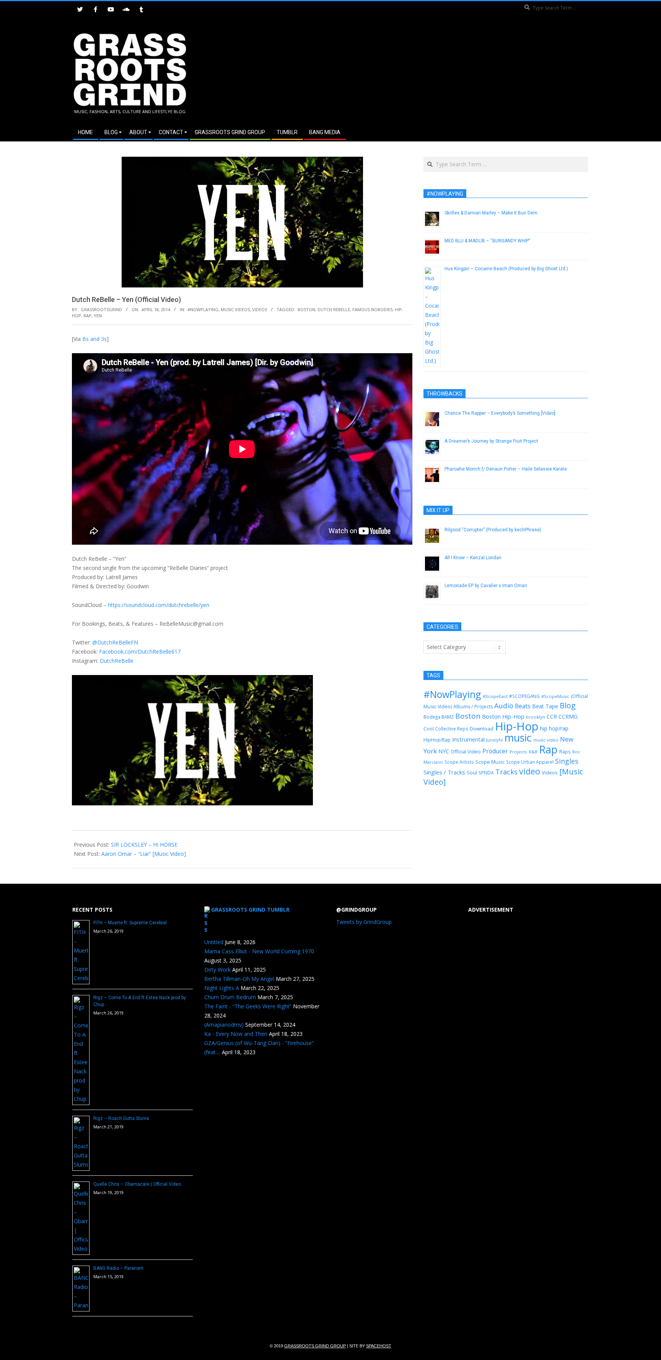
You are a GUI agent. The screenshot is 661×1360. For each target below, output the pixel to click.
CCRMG (568, 716)
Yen (98, 315)
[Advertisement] (459, 72)
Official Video (466, 751)
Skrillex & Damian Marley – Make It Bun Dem (490, 213)
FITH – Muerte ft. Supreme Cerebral (130, 922)
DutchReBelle (117, 660)
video (529, 771)
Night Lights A (221, 988)
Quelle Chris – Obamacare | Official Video (137, 1184)
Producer (495, 751)
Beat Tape (545, 706)
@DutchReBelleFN (115, 642)
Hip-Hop (517, 726)
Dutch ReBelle (333, 309)
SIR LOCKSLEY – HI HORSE (144, 844)
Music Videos (235, 309)
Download (481, 728)
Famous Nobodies (372, 309)
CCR (552, 716)
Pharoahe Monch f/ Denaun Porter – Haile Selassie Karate (505, 469)
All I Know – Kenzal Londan (472, 557)
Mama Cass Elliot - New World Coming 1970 (259, 951)
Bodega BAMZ (438, 717)
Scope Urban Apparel (530, 762)
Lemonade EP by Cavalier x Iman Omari (485, 585)
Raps (565, 751)
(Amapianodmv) (224, 1024)
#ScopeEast (495, 696)
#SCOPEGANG (524, 696)
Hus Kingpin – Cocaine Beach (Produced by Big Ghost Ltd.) (506, 268)
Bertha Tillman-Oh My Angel (239, 978)
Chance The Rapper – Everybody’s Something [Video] (499, 413)
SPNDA (486, 772)
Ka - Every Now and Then (235, 1033)
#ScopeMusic (555, 696)
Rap (87, 315)
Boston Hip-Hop (503, 716)
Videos (259, 309)
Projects (518, 752)
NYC (443, 751)
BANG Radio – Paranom (118, 1268)
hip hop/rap (554, 728)
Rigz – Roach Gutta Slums (121, 1118)
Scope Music (490, 761)
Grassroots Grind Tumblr (250, 909)
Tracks (506, 771)
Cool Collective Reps (445, 728)
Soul (472, 772)
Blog (568, 705)
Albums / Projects (473, 706)
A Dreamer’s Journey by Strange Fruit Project (491, 441)
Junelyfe (494, 740)
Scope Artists (459, 762)
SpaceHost (378, 1346)
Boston (306, 309)
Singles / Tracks (444, 772)
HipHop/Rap (437, 740)
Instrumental (468, 739)
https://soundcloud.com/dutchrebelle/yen (158, 605)
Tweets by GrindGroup (364, 921)
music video (545, 740)
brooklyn (535, 717)
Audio (503, 705)
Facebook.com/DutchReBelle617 (140, 651)
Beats (523, 706)
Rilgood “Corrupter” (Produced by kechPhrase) (492, 529)
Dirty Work (217, 969)
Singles (566, 761)
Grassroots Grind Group (315, 1346)
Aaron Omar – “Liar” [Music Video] (143, 853)
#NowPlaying (202, 309)
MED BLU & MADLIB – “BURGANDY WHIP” (487, 240)
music (518, 737)
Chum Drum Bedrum (230, 997)
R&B (533, 752)
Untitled (213, 942)
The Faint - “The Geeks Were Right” (247, 1006)
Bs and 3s (94, 338)
